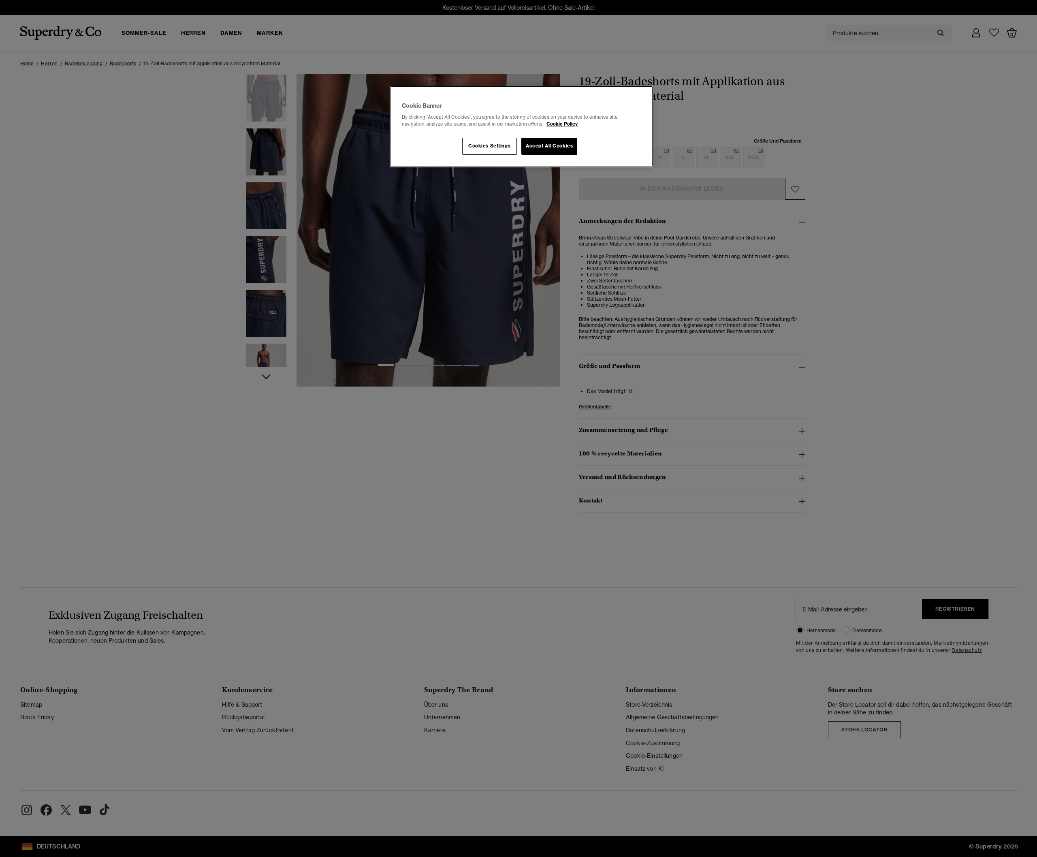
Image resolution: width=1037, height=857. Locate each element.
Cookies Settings (489, 146)
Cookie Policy (562, 124)
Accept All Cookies (549, 146)
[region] (521, 127)
